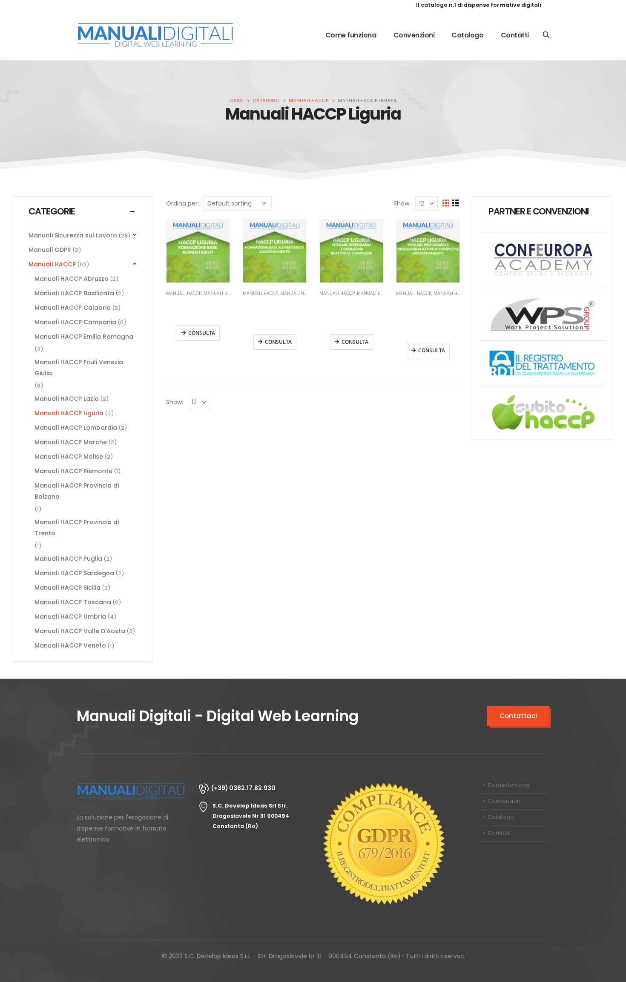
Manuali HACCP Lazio (66, 398)
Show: (402, 203)
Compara (215, 233)
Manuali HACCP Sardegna (74, 573)
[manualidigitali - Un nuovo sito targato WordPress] (155, 35)
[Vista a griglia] (446, 203)
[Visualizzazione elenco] (456, 203)
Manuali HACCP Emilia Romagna (83, 336)
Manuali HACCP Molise (68, 456)
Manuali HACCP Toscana (72, 602)
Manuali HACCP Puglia (68, 558)
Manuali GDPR (50, 250)
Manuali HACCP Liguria (68, 413)
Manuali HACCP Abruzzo (71, 278)
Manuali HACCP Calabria (72, 307)
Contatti (515, 35)
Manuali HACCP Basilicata (74, 293)
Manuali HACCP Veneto (70, 645)
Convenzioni (414, 35)
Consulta (201, 333)
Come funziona (350, 35)
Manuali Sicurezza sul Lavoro (73, 235)
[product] (198, 251)
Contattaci (518, 715)
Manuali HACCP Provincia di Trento (76, 527)
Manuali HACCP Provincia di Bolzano (76, 491)
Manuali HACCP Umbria (70, 616)
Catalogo (467, 35)
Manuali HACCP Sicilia (67, 587)
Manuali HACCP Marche (70, 442)
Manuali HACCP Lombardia (75, 427)
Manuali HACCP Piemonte (73, 471)
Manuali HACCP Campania (75, 322)
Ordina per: (182, 203)
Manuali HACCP (183, 293)
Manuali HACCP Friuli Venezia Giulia (78, 367)
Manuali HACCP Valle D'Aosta (79, 631)
